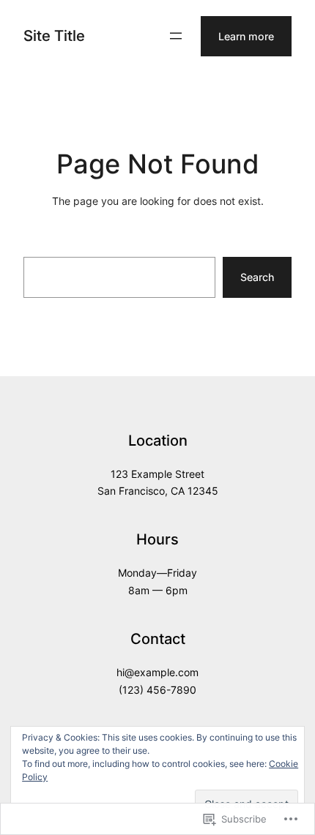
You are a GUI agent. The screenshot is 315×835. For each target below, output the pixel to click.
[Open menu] (176, 36)
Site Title (54, 35)
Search (257, 277)
